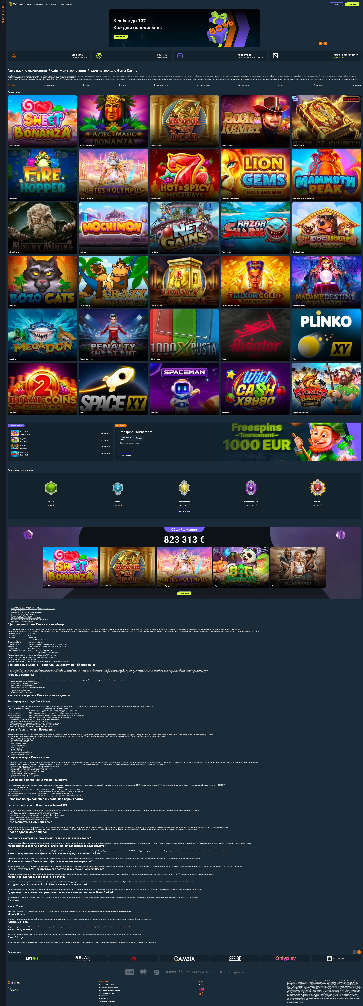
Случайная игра (338, 57)
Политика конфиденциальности (110, 990)
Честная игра (104, 996)
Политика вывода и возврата (109, 988)
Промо (61, 4)
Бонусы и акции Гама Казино (21, 616)
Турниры (69, 4)
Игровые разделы (17, 611)
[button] (321, 43)
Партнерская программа (14, 989)
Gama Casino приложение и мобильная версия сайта (29, 619)
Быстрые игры (51, 4)
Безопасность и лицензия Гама (22, 621)
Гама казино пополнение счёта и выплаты (26, 618)
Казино (29, 4)
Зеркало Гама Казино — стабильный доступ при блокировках (33, 609)
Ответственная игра (106, 993)
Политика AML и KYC (106, 985)
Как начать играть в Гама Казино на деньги (26, 612)
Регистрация (352, 4)
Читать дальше (126, 455)
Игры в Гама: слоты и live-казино (23, 614)
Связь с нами (204, 985)
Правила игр (103, 998)
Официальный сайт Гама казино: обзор (25, 607)
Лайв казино (38, 4)
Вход (336, 4)
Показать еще (184, 593)
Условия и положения (107, 1001)
